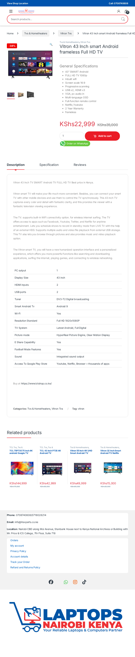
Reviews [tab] (80, 165)
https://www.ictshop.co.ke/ (36, 383)
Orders (14, 540)
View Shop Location (17, 3)
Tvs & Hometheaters (35, 33)
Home (10, 33)
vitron (81, 408)
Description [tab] (15, 165)
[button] (51, 44)
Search (123, 19)
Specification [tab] (49, 165)
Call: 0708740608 (118, 3)
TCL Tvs (13, 447)
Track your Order (20, 561)
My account (17, 545)
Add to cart (104, 135)
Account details (19, 556)
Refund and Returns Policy (25, 567)
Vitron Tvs (66, 33)
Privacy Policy (18, 551)
